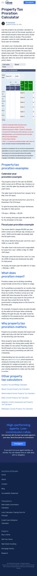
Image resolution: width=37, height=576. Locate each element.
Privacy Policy (5, 565)
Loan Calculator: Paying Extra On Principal (13, 513)
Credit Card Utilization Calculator (9, 521)
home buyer (16, 359)
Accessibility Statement (9, 493)
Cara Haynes (11, 22)
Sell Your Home (6, 539)
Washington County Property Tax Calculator (17, 409)
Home (3, 475)
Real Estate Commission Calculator (10, 506)
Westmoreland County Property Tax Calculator (18, 393)
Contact (4, 484)
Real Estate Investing (8, 544)
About (3, 479)
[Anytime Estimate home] (10, 2)
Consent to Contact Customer (27, 565)
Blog (3, 489)
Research (4, 553)
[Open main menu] (3, 2)
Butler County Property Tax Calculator (15, 398)
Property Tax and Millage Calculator (14, 385)
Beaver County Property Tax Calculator (15, 389)
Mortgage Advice (7, 548)
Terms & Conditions (14, 565)
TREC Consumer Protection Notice (11, 566)
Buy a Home (5, 535)
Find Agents (30, 2)
